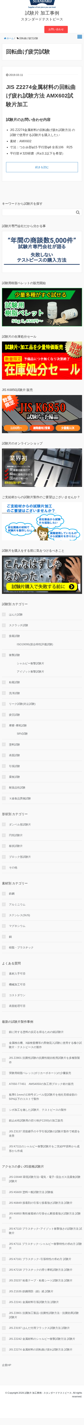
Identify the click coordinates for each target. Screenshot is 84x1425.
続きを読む (42, 167)
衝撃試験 (14, 655)
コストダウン (17, 995)
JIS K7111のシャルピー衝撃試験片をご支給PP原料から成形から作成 (44, 1148)
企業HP (6, 1365)
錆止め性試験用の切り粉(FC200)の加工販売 (36, 1120)
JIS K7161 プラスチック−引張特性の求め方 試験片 (40, 1259)
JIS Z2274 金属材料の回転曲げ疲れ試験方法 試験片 (40, 1349)
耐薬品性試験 (17, 787)
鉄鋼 (11, 893)
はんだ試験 (16, 614)
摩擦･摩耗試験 (18, 725)
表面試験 (14, 755)
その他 (13, 867)
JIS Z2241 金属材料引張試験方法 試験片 (34, 1302)
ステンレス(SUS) (19, 915)
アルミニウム (17, 904)
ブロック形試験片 (20, 856)
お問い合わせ (56, 29)
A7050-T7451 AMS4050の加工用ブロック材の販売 (41, 1083)
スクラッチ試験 (18, 625)
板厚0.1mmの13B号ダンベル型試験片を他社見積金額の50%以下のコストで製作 (43, 1096)
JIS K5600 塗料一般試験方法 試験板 (31, 1192)
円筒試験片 (16, 835)
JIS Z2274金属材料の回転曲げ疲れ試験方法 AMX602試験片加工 (41, 96)
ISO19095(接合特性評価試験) (35, 644)
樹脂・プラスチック (21, 947)
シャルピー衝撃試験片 (30, 663)
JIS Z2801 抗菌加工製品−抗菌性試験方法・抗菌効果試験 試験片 (44, 1315)
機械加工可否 (17, 984)
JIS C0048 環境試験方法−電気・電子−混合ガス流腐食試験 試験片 (44, 1179)
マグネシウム (17, 925)
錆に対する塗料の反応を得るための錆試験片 (36, 1031)
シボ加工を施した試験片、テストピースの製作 (37, 1109)
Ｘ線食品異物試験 (20, 798)
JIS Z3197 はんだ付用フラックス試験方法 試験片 (39, 1327)
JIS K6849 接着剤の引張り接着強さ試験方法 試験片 (40, 1202)
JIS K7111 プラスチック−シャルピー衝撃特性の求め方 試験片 (45, 1246)
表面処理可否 (17, 1005)
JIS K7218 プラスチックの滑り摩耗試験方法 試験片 (40, 1269)
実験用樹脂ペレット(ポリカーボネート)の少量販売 (40, 1073)
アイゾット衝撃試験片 (30, 671)
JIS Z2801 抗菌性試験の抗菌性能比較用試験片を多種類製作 (44, 1060)
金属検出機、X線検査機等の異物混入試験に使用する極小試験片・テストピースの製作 (45, 1045)
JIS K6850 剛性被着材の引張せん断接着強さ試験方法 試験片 (45, 1215)
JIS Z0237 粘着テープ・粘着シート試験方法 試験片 (40, 1280)
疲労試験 (14, 714)
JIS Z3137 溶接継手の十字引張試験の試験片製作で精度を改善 (44, 1133)
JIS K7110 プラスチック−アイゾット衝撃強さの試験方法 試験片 (45, 1230)
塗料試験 (14, 744)
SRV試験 (22, 733)
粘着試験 (14, 682)
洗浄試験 (14, 693)
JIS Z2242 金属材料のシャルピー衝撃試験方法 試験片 (42, 1338)
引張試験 (14, 766)
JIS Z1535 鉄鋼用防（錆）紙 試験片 (31, 1291)
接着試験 (14, 635)
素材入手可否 (17, 973)
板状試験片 (16, 845)
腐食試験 (14, 776)
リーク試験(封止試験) (22, 703)
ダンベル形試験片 (20, 824)
